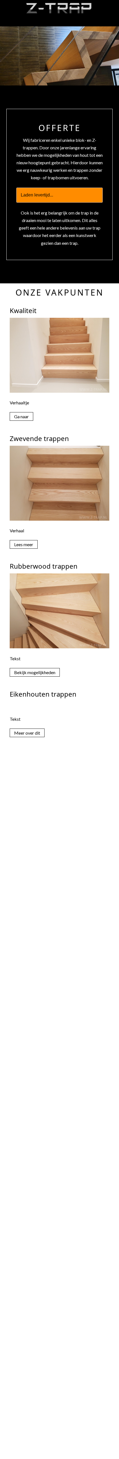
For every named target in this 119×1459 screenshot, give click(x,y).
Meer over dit (27, 732)
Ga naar (21, 416)
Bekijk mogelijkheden (34, 672)
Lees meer (23, 544)
